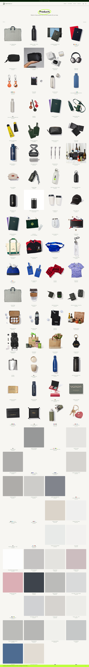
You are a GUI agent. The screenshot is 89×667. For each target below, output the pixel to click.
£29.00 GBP (55, 329)
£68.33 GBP (12, 306)
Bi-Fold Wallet (76, 140)
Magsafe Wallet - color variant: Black (35, 545)
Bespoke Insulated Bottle (13, 140)
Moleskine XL (34, 593)
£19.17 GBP (76, 449)
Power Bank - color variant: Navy (54, 664)
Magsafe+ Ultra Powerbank (55, 545)
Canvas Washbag (13, 187)
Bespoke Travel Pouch (55, 140)
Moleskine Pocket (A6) (13, 593)
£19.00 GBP (34, 45)
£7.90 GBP (55, 117)
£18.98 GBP (33, 306)
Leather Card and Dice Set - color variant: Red (54, 399)
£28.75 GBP (55, 306)
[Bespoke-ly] (7, 3)
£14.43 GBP (55, 235)
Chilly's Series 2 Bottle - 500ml (55, 187)
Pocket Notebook (76, 641)
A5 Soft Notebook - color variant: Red (74, 44)
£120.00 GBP (13, 329)
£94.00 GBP (55, 450)
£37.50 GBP (76, 306)
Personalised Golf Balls (55, 641)
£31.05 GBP (76, 235)
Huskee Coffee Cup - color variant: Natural (34, 375)
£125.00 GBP (55, 522)
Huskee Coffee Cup (34, 376)
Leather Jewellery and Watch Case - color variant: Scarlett (53, 448)
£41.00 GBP (12, 188)
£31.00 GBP (76, 376)
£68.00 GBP (55, 594)
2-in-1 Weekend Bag (13, 44)
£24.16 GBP (33, 523)
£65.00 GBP (13, 642)
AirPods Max (76, 68)
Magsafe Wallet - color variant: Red (34, 545)
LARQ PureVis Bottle (34, 399)
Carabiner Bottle (34, 187)
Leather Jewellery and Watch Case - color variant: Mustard (56, 448)
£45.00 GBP (76, 117)
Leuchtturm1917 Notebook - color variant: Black (10, 521)
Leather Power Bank (55, 473)
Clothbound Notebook (13, 234)
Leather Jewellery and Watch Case (55, 449)
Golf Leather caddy (34, 328)
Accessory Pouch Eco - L (13, 68)
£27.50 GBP (76, 594)
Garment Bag (13, 305)
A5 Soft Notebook (76, 45)
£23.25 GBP (34, 594)
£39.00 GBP (34, 329)
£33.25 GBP (55, 258)
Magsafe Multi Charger (76, 521)
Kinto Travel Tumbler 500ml (76, 375)
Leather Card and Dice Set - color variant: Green (55, 399)
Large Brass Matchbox (12, 399)
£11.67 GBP (34, 377)
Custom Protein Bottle (76, 257)
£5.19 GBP (76, 642)
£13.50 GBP (34, 117)
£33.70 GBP (12, 258)
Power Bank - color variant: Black (55, 664)
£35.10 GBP (55, 188)
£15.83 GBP (12, 376)
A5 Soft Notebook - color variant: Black (73, 44)
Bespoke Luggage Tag (34, 140)
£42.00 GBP (55, 45)
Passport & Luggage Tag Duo (12, 641)
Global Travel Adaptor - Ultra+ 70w (76, 305)
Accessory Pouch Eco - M (34, 68)
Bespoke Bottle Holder (76, 116)
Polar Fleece (13, 664)
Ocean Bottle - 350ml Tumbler (76, 593)
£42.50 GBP (34, 642)
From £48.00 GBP (34, 449)
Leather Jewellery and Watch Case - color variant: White (54, 448)
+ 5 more (14, 521)
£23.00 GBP (55, 642)
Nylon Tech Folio (55, 593)
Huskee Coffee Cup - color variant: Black (33, 375)
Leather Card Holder (76, 399)
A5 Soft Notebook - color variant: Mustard (75, 44)
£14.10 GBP (12, 594)
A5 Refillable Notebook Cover (55, 44)
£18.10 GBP (55, 376)
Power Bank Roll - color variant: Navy (76, 664)
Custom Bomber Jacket (34, 257)
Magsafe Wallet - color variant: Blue (32, 545)
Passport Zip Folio (34, 641)
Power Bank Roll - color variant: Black (75, 664)
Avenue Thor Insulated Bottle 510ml (13, 117)
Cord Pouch (34, 234)
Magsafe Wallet (34, 546)
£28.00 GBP (76, 522)
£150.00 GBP (34, 258)
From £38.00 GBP (76, 329)
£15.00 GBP (12, 118)
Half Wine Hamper (76, 328)
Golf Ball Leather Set (13, 328)
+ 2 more (78, 44)
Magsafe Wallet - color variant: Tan (33, 545)
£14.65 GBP (12, 235)
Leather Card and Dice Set (55, 400)
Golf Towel (55, 328)
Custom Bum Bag (55, 257)
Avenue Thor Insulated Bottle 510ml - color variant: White (13, 116)
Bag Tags (34, 116)
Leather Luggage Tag (34, 473)
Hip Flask (12, 375)
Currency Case (76, 234)
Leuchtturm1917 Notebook (13, 522)
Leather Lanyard (76, 448)
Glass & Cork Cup (34, 305)
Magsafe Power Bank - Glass (12, 546)
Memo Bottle (76, 545)
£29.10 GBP (76, 188)
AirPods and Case (55, 68)
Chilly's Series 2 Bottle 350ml (76, 187)
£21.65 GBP (33, 188)
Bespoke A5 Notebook (55, 116)
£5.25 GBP (76, 258)
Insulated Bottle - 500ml (55, 375)
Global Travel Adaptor (55, 305)
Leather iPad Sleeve (34, 448)
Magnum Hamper (55, 521)
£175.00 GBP (13, 45)
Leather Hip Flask (12, 449)
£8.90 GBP (76, 46)
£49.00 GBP (13, 450)
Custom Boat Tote (13, 257)
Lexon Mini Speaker (34, 522)
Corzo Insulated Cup (55, 234)
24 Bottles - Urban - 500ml (34, 44)
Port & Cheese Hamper (34, 664)
